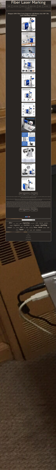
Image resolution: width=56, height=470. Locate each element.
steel (28, 230)
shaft (21, 227)
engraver (17, 225)
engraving (26, 223)
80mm (35, 227)
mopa (11, 225)
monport (9, 227)
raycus (41, 223)
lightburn (44, 227)
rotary (37, 225)
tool (24, 227)
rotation (20, 223)
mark (48, 227)
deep (27, 227)
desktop (17, 227)
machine (27, 225)
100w (33, 225)
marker (46, 223)
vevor (14, 223)
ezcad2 (31, 230)
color (22, 225)
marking (43, 225)
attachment (38, 230)
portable (33, 223)
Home (28, 234)
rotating (31, 227)
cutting (14, 227)
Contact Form (28, 235)
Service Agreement (28, 239)
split (34, 230)
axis (37, 223)
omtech (17, 223)
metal (40, 227)
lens (31, 225)
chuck (17, 230)
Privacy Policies (28, 237)
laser (22, 229)
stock (25, 230)
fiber (10, 223)
